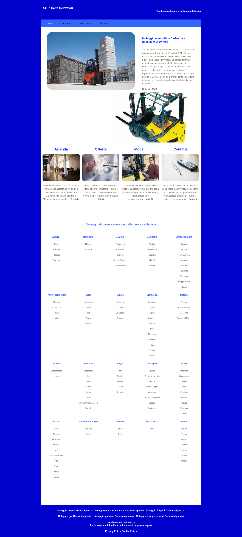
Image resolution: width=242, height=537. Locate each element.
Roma (88, 318)
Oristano (152, 392)
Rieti (88, 313)
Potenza (88, 249)
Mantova (152, 334)
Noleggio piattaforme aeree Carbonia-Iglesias (119, 510)
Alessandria (88, 371)
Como (152, 313)
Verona (184, 455)
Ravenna (184, 276)
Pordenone (56, 307)
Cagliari (152, 371)
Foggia (120, 381)
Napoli (152, 260)
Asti (88, 376)
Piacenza (184, 271)
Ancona (184, 302)
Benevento (152, 249)
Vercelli (88, 408)
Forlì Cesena (184, 255)
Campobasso (56, 371)
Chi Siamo (65, 23)
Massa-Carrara (56, 455)
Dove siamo (85, 23)
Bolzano (88, 429)
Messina (184, 392)
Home (50, 23)
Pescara (56, 255)
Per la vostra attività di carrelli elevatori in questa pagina (121, 525)
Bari (120, 371)
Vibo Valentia (120, 265)
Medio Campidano (152, 397)
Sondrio (152, 350)
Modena (184, 260)
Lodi (152, 329)
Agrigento (184, 371)
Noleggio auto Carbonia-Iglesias (75, 510)
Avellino (152, 244)
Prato (56, 471)
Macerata (184, 313)
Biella (88, 381)
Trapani (184, 413)
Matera (88, 244)
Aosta (152, 429)
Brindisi (120, 376)
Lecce (120, 387)
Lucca (56, 450)
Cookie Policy (129, 531)
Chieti (56, 244)
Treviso (184, 445)
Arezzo (56, 429)
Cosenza (120, 249)
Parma (184, 265)
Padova (184, 434)
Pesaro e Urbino (184, 318)
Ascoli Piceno (184, 307)
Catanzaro (120, 244)
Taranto (120, 392)
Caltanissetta (184, 376)
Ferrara (184, 249)
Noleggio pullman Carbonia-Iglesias (114, 516)
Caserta (152, 255)
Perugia (120, 429)
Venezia (184, 450)
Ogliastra (152, 408)
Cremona (152, 318)
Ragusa (184, 403)
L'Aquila (56, 249)
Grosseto (56, 439)
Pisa (56, 461)
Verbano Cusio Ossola (88, 403)
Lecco (152, 323)
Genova (120, 302)
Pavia (152, 345)
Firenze (56, 434)
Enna (184, 387)
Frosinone (88, 302)
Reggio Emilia (184, 282)
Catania (184, 381)
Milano (152, 340)
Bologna (184, 244)
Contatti (103, 23)
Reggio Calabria (120, 260)
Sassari (152, 403)
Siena (56, 477)
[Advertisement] (82, 117)
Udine (56, 318)
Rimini (184, 287)
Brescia (152, 307)
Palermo (183, 397)
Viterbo (88, 323)
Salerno (152, 265)
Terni (120, 434)
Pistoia (56, 466)
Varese (152, 355)
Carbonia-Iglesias (152, 376)
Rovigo (184, 439)
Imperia (120, 307)
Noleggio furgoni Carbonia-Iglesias (165, 510)
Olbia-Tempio (152, 387)
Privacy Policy (113, 531)
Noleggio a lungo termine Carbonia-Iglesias (160, 516)
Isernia (56, 376)
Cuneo (88, 387)
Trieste (56, 313)
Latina (88, 307)
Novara (88, 392)
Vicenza (184, 461)
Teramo (56, 260)
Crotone (120, 255)
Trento (88, 434)
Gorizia (56, 302)
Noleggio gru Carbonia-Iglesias (75, 516)
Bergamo (152, 302)
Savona (120, 318)
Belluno (184, 429)
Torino (88, 397)
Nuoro (152, 381)
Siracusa (184, 408)
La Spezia (120, 313)
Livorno (56, 445)
